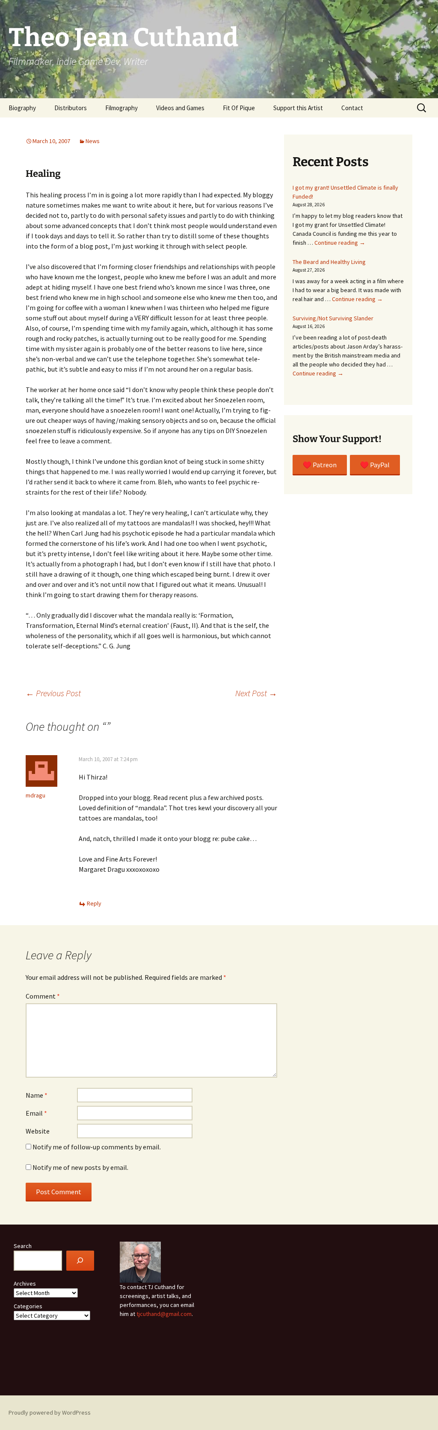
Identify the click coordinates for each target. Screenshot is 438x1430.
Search (23, 1246)
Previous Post (53, 693)
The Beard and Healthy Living (329, 262)
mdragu (35, 795)
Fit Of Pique (239, 108)
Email (36, 1113)
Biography (22, 108)
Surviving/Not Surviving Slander (333, 318)
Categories (28, 1306)
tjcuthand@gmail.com (164, 1314)
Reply (94, 903)
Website (38, 1131)
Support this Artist (298, 108)
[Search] (80, 1261)
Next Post (256, 693)
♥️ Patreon (320, 464)
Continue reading (339, 242)
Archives (25, 1283)
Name (36, 1095)
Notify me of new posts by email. (80, 1167)
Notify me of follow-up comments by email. (97, 1147)
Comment (43, 996)
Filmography (121, 108)
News (93, 141)
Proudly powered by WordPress (50, 1412)
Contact (352, 108)
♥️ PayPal (375, 464)
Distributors (70, 108)
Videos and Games (180, 108)
